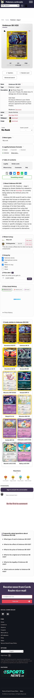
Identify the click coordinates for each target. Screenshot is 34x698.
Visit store (29, 240)
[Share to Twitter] (14, 173)
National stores (9, 258)
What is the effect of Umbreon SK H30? (17, 544)
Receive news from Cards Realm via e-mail (17, 589)
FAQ (26, 167)
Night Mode (4, 655)
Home (2, 622)
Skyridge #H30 (13, 115)
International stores (10, 260)
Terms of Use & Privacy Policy (9, 643)
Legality (5, 164)
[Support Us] (3, 614)
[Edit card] (22, 84)
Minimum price (7, 289)
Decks (27, 289)
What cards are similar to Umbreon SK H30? (16, 571)
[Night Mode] (22, 5)
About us (3, 627)
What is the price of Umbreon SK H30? (17, 550)
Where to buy (7, 167)
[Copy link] (7, 173)
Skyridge (19, 190)
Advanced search (9, 77)
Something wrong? (17, 177)
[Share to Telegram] (25, 173)
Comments (18, 167)
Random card (25, 73)
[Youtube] (7, 614)
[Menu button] (31, 3)
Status (2, 640)
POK (2, 20)
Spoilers (10, 73)
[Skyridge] (4, 31)
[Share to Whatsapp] (22, 173)
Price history (8, 312)
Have (6, 269)
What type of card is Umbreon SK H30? (17, 539)
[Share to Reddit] (18, 173)
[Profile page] (26, 5)
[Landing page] (2, 1)
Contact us (4, 625)
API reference (4, 635)
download (15, 118)
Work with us (4, 632)
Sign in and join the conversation (17, 490)
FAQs (2, 638)
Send (29, 278)
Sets (5, 262)
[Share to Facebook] (11, 173)
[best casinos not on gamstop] (14, 673)
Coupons (3, 630)
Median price (19, 289)
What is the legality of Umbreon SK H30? (15, 563)
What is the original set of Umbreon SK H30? (16, 556)
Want (6, 267)
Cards (7, 20)
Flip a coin (5, 140)
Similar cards (15, 164)
